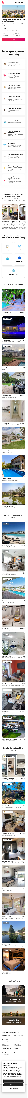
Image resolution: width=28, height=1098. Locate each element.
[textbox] (7, 35)
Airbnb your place (19, 2)
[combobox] (13, 30)
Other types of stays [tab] (18, 1035)
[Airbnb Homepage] (3, 2)
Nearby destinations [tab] (6, 1035)
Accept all (13, 1081)
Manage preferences (13, 1088)
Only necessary (13, 1084)
